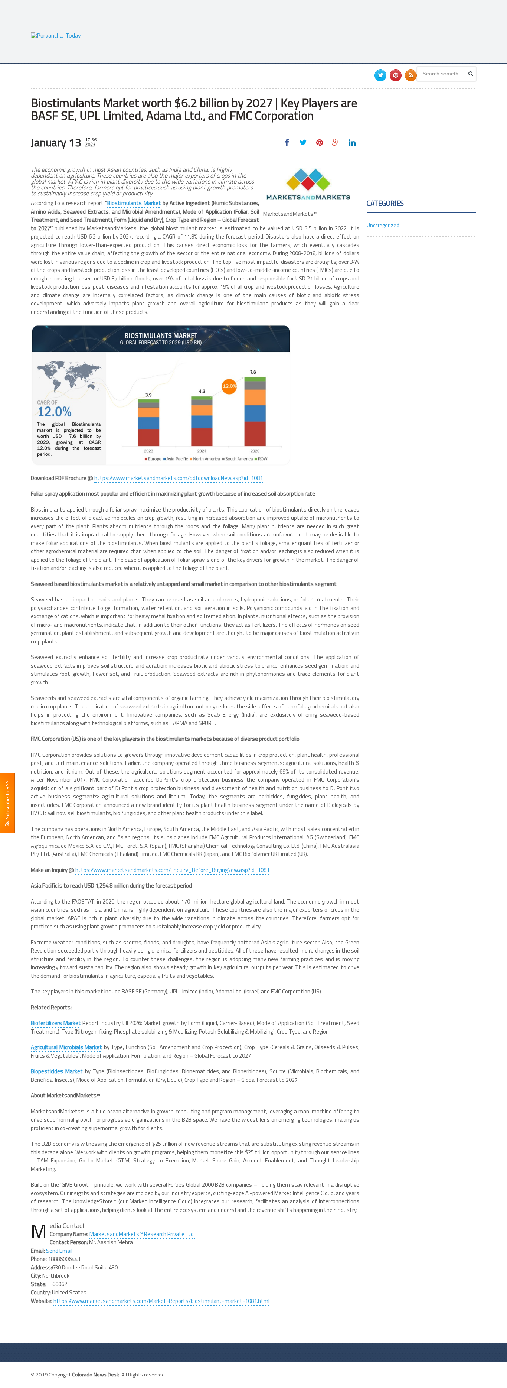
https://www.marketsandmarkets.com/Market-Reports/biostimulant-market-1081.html (161, 1301)
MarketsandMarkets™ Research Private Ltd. (142, 1234)
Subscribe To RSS (7, 800)
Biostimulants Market (134, 203)
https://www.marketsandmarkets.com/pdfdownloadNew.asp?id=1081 (178, 478)
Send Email (59, 1250)
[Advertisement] (341, 35)
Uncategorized (383, 225)
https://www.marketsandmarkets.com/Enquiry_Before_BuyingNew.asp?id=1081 (172, 870)
